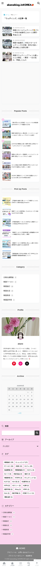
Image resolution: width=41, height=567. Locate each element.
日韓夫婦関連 (9, 277)
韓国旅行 (8, 286)
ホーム (4, 565)
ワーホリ (9, 466)
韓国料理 (8, 478)
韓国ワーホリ (9, 282)
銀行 (27, 474)
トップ (36, 565)
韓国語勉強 (20, 470)
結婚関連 (8, 470)
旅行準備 (16, 493)
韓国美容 (8, 295)
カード (8, 474)
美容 (19, 466)
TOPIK (19, 478)
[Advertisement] (20, 83)
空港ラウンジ (28, 493)
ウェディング (30, 478)
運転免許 (8, 497)
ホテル (31, 470)
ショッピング (21, 462)
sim (7, 493)
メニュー (20, 565)
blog (18, 489)
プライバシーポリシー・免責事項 (20, 556)
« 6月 (19, 413)
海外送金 (18, 474)
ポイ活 (16, 481)
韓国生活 (8, 291)
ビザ (7, 481)
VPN (7, 485)
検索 (37, 433)
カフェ (28, 466)
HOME (21, 548)
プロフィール (12, 552)
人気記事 (12, 565)
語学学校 (8, 489)
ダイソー (17, 485)
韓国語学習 (8, 300)
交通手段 (26, 481)
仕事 (26, 485)
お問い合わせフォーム (26, 552)
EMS (26, 489)
